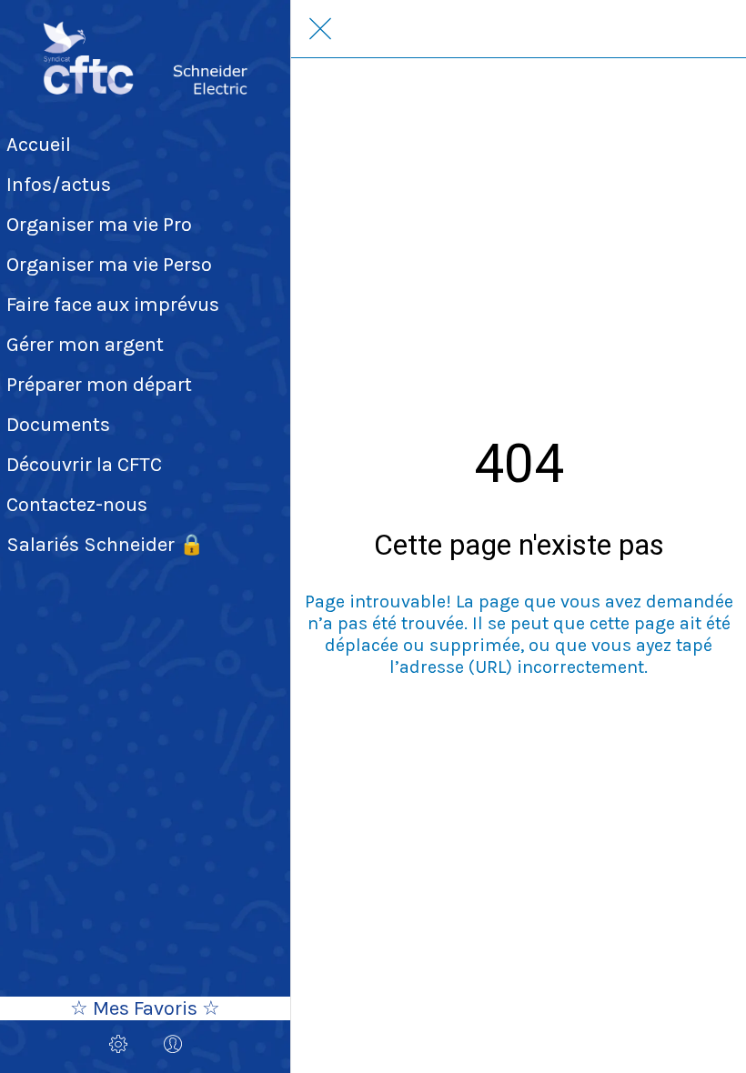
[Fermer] (320, 29)
